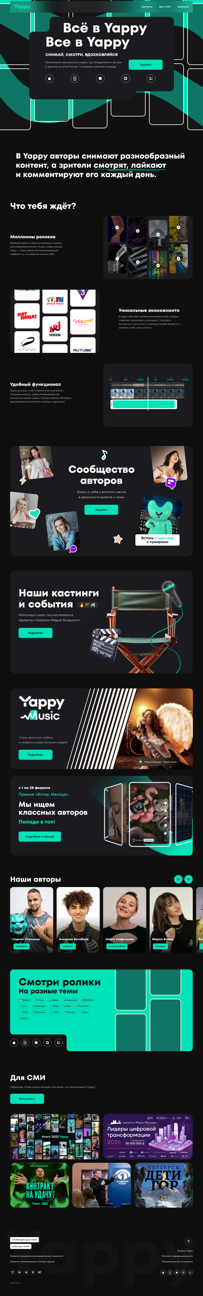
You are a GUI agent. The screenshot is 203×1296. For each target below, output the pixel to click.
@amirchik (68, 946)
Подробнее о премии (39, 836)
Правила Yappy (185, 1250)
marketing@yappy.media (24, 1239)
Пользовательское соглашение (177, 1261)
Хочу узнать (27, 1098)
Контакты (183, 6)
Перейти (145, 64)
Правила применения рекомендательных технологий (36, 1256)
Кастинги (147, 6)
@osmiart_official (117, 946)
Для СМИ (165, 6)
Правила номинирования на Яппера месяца (32, 1261)
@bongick (160, 946)
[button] (151, 78)
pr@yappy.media (20, 1246)
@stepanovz (21, 946)
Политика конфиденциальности (177, 1256)
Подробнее (35, 633)
